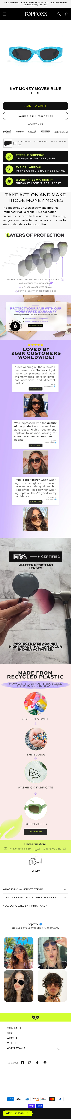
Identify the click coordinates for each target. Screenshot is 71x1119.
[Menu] (4, 14)
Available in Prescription (35, 116)
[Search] (59, 14)
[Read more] (35, 317)
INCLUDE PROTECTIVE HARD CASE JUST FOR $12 (41, 143)
